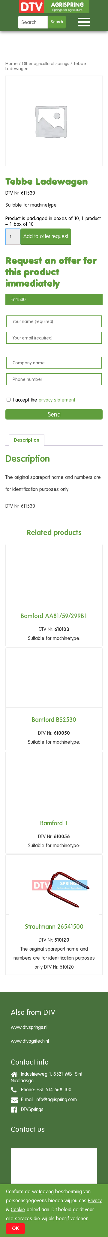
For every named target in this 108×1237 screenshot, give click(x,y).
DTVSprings (31, 1109)
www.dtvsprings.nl (29, 1027)
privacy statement (57, 400)
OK (15, 1228)
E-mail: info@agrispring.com (47, 1099)
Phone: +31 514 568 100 (44, 1089)
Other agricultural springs (45, 63)
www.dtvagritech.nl (30, 1041)
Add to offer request (45, 236)
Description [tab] (26, 440)
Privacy (95, 1200)
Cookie (18, 1209)
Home (11, 63)
